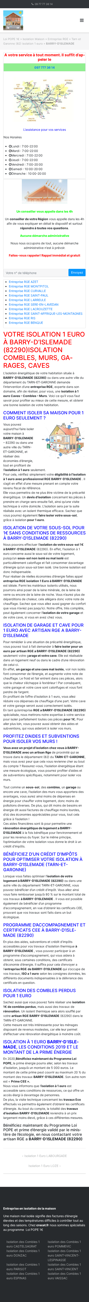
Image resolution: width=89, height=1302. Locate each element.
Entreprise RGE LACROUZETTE (30, 309)
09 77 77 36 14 (44, 4)
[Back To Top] (78, 1292)
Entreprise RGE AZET (23, 282)
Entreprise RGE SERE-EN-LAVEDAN (34, 304)
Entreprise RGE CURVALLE (27, 291)
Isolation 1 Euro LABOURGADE (45, 1156)
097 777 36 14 (44, 67)
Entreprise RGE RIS (22, 318)
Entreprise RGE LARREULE (27, 300)
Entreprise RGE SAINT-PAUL (28, 295)
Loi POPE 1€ (11, 39)
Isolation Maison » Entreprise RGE (45, 39)
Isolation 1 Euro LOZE (43, 1166)
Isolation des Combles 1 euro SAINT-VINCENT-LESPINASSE (64, 1255)
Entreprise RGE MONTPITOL (29, 286)
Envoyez (77, 272)
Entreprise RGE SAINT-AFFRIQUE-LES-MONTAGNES (46, 313)
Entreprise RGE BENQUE (26, 322)
